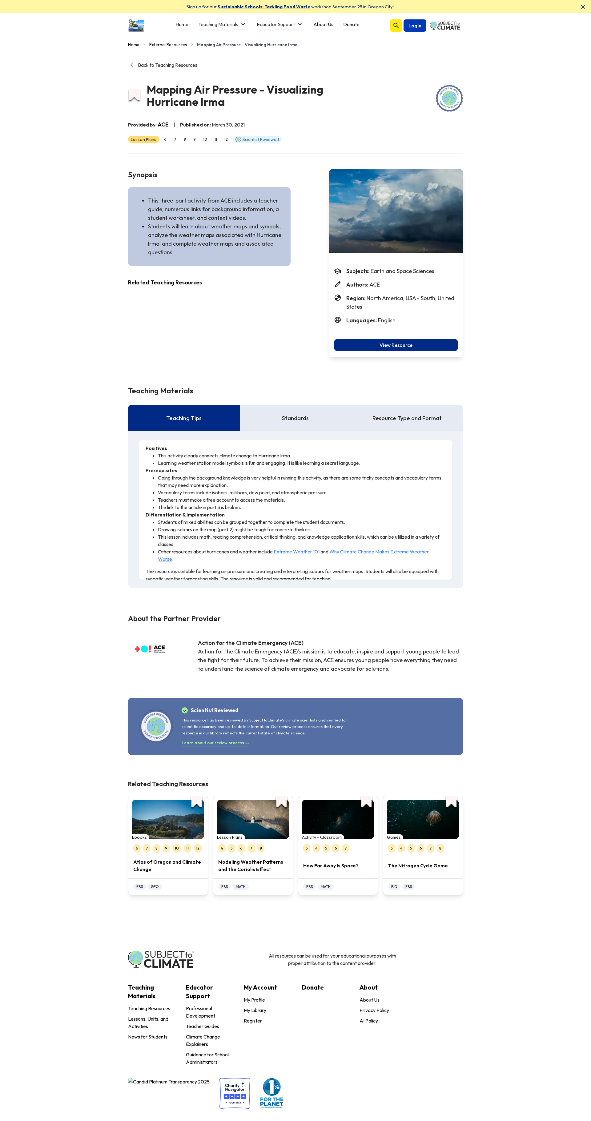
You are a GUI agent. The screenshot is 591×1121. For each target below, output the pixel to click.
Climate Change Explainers (203, 1040)
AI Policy (369, 1021)
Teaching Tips (184, 418)
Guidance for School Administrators (207, 1058)
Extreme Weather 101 (297, 551)
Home (133, 44)
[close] (583, 6)
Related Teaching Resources (165, 282)
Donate (313, 987)
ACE (163, 124)
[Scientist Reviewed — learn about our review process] (449, 98)
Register (253, 1021)
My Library (255, 1010)
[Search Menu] (396, 25)
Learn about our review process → (215, 742)
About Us (370, 1000)
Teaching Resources (149, 1008)
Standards (295, 418)
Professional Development (200, 1012)
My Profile (254, 1000)
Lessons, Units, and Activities (148, 1022)
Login (414, 25)
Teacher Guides (202, 1026)
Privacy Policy (374, 1010)
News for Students (147, 1037)
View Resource (396, 345)
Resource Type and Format (407, 418)
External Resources (168, 44)
